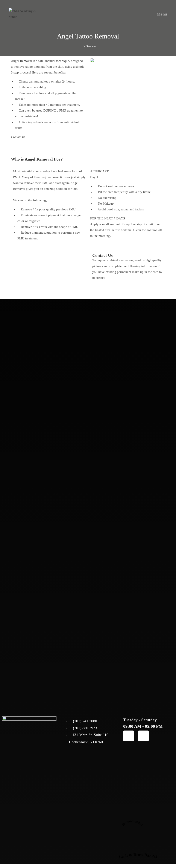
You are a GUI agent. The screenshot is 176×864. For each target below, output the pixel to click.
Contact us (18, 137)
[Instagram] (143, 736)
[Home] (81, 46)
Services (91, 46)
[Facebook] (128, 736)
